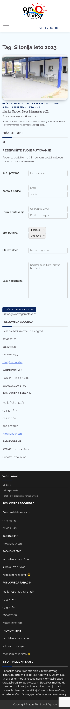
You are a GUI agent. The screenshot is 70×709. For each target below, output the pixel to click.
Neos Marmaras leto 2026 (43, 103)
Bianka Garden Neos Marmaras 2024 (25, 111)
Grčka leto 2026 (12, 103)
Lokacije (6, 485)
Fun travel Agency (46, 704)
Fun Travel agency (14, 116)
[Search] (40, 28)
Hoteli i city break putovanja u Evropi (20, 496)
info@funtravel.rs (12, 362)
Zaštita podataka (10, 490)
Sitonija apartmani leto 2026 (21, 107)
